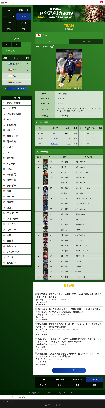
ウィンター (12, 218)
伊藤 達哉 (64, 235)
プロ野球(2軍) (14, 114)
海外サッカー (14, 136)
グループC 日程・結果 (16, 88)
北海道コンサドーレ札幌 (83, 198)
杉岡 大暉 (64, 177)
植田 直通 (64, 188)
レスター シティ (81, 277)
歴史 (94, 385)
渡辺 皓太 (64, 224)
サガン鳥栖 (79, 193)
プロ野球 (11, 108)
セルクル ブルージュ (82, 188)
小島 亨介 (64, 167)
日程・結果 (86, 41)
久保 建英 (64, 261)
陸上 (9, 207)
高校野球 (11, 125)
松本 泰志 (64, 251)
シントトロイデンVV (82, 204)
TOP (43, 379)
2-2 (68, 138)
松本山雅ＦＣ (79, 266)
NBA (9, 169)
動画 (77, 385)
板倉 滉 (64, 183)
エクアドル (54, 144)
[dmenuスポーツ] (12, 2)
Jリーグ (11, 130)
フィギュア (13, 213)
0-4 (68, 133)
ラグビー (11, 185)
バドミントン (14, 224)
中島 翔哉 (64, 240)
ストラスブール (80, 162)
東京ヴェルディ (80, 224)
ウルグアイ (54, 138)
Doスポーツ (13, 251)
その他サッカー (23, 397)
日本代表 (11, 141)
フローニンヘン (80, 183)
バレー (10, 196)
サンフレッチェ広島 (81, 172)
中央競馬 (11, 174)
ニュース (43, 385)
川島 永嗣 (64, 162)
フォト (60, 385)
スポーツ (12, 397)
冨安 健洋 (64, 204)
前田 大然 (64, 266)
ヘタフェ (78, 230)
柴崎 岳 (64, 230)
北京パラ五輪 (14, 102)
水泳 (9, 235)
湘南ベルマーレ (80, 177)
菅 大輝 (64, 198)
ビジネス (11, 257)
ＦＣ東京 (78, 261)
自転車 (10, 240)
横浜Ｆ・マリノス (81, 245)
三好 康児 (64, 245)
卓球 (9, 191)
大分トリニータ (80, 167)
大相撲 (10, 158)
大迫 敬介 (64, 172)
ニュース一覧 (69, 370)
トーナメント (77, 379)
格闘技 (10, 202)
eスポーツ (12, 263)
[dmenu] (4, 397)
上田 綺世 (64, 272)
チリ (54, 133)
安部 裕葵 (64, 256)
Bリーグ (11, 163)
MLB (9, 119)
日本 (14, 76)
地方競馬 (11, 180)
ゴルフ (10, 152)
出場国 (94, 379)
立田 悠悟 (64, 214)
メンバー (52, 41)
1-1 (68, 144)
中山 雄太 (64, 219)
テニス (10, 147)
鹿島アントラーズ (81, 256)
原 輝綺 (64, 193)
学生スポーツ (14, 246)
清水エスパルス (80, 214)
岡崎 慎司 (64, 277)
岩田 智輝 (64, 209)
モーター (11, 229)
